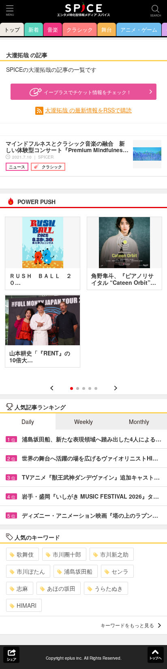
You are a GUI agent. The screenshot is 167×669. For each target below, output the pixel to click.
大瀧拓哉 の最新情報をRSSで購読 (88, 110)
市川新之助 (114, 554)
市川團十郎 (67, 554)
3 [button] (83, 388)
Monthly (139, 421)
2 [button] (77, 388)
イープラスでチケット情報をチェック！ (87, 91)
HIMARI (26, 605)
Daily (27, 421)
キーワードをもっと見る (127, 625)
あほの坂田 (61, 588)
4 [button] (89, 388)
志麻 (22, 588)
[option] (83, 295)
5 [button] (95, 388)
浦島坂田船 (78, 571)
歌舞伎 (25, 554)
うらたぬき (108, 588)
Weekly (83, 421)
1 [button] (71, 388)
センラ (119, 571)
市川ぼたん (31, 571)
